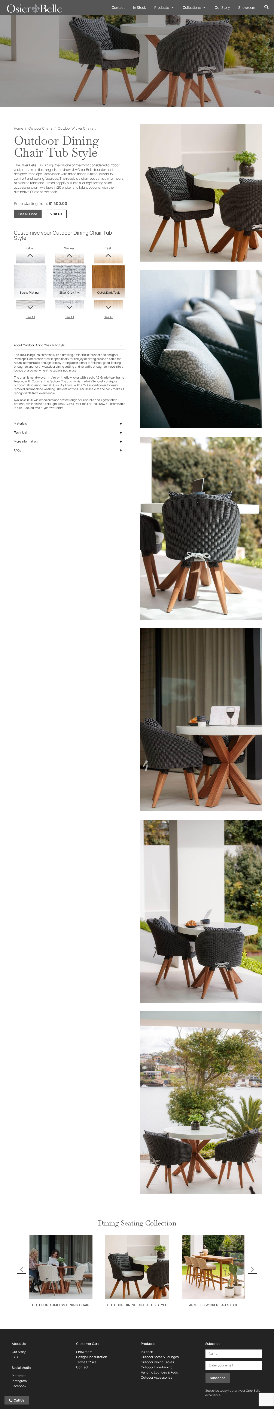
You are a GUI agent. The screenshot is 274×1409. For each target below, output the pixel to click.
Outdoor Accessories (156, 1377)
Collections (192, 7)
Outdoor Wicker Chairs (75, 128)
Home (18, 128)
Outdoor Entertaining (157, 1367)
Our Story (222, 7)
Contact (118, 7)
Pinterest (19, 1375)
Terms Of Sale (86, 1362)
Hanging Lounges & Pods (159, 1372)
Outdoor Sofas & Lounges (160, 1357)
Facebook (19, 1386)
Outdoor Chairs (40, 128)
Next (252, 1269)
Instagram (19, 1381)
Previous (21, 1269)
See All (30, 317)
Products (161, 7)
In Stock (139, 7)
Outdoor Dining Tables (157, 1362)
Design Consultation (91, 1357)
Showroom (246, 7)
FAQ (15, 1357)
